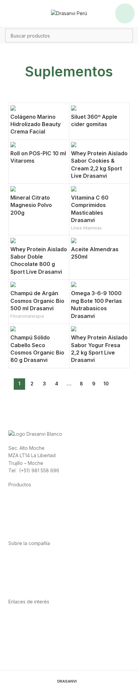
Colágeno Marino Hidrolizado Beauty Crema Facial (35, 124)
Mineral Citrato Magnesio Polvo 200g (31, 205)
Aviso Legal (20, 631)
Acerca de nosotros (30, 557)
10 (106, 383)
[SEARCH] (126, 36)
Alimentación (22, 499)
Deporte (17, 506)
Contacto (18, 587)
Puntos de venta (26, 572)
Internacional (22, 565)
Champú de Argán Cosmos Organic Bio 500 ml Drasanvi (37, 301)
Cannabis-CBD (24, 529)
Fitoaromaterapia (27, 316)
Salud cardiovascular (31, 514)
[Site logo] (69, 13)
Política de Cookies (29, 638)
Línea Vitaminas (86, 227)
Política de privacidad (32, 616)
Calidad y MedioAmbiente (36, 646)
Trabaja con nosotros (32, 580)
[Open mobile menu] (125, 13)
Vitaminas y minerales (32, 521)
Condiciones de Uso (31, 623)
